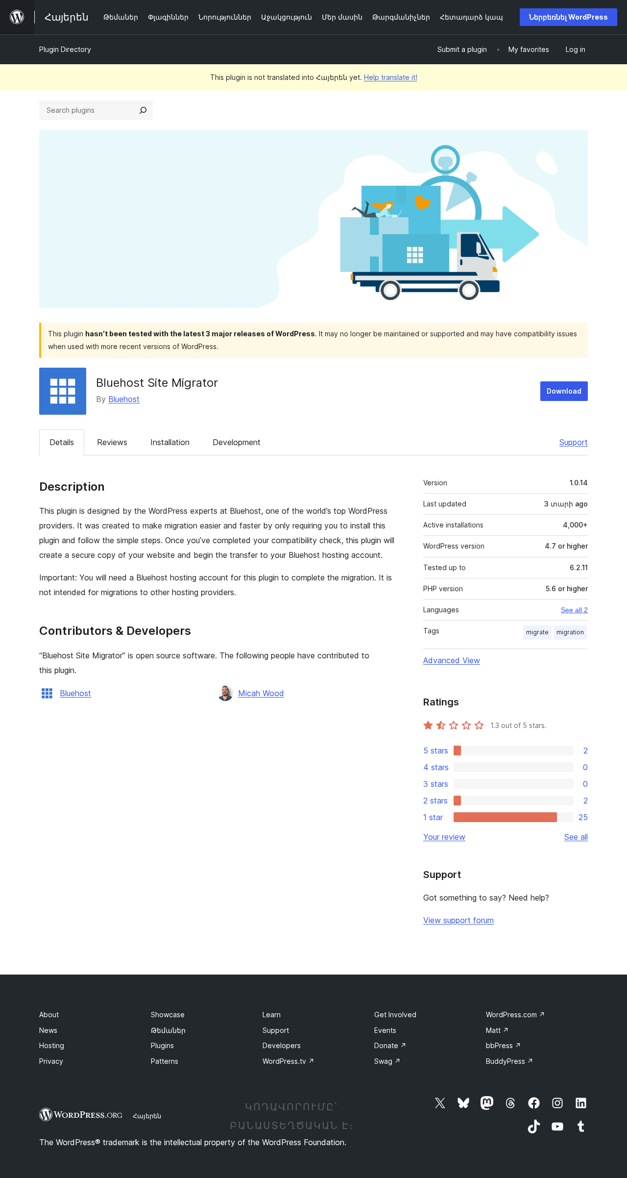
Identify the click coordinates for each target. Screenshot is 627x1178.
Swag (387, 1061)
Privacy (51, 1061)
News (48, 1030)
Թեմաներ (168, 1030)
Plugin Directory (65, 49)
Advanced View (451, 660)
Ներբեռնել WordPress (568, 17)
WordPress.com (515, 1014)
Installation (170, 442)
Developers (282, 1045)
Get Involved (395, 1014)
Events (385, 1030)
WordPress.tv (288, 1061)
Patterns (164, 1061)
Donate (390, 1045)
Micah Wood (261, 693)
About (49, 1014)
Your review (444, 837)
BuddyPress (509, 1061)
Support (573, 442)
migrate (537, 632)
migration (570, 632)
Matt (497, 1030)
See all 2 (574, 610)
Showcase (168, 1014)
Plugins (162, 1045)
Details (61, 442)
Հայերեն (147, 1116)
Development (237, 442)
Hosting (51, 1045)
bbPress (503, 1045)
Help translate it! (390, 77)
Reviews (112, 442)
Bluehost (124, 399)
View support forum (458, 920)
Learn (272, 1014)
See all (576, 837)
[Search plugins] (143, 110)
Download (564, 391)
